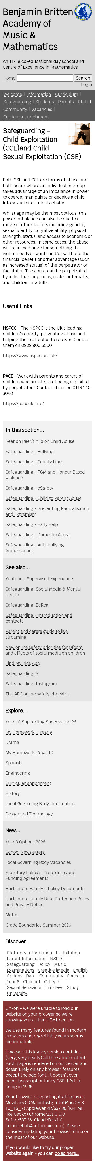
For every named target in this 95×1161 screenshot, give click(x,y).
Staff (83, 102)
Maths (12, 915)
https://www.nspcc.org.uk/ (30, 355)
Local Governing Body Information (40, 804)
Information (38, 94)
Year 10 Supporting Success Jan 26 (41, 722)
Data (31, 976)
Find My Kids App (23, 663)
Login (86, 84)
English (80, 970)
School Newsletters (25, 852)
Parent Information (26, 958)
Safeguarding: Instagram (31, 684)
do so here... (67, 1153)
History (13, 793)
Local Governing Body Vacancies (38, 862)
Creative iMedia (53, 970)
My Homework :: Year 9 (29, 732)
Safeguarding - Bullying (30, 451)
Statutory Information (29, 953)
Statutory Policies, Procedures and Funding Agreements (41, 875)
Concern (75, 976)
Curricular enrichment (26, 117)
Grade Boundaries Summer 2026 (38, 925)
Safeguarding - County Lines (34, 462)
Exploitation (68, 953)
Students (44, 102)
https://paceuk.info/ (23, 403)
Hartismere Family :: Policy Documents (45, 888)
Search (83, 78)
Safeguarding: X (22, 673)
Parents (66, 102)
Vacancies (41, 109)
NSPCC (57, 958)
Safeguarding (17, 102)
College (51, 982)
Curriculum (66, 94)
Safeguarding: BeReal (27, 605)
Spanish (14, 763)
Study (73, 987)
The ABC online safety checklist (37, 694)
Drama (12, 742)
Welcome (12, 94)
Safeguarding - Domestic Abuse (38, 535)
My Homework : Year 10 (29, 752)
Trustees (54, 987)
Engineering (18, 773)
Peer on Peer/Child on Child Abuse (40, 441)
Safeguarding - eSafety (29, 488)
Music (60, 964)
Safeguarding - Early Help (32, 524)
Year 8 (13, 982)
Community (15, 109)
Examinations (20, 970)
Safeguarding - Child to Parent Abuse (44, 498)
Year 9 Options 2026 (25, 842)
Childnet (31, 982)
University (17, 993)
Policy (44, 964)
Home (9, 78)
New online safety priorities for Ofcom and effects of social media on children (45, 650)
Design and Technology (29, 814)
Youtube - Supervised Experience (39, 579)
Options (14, 976)
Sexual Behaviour (24, 987)
